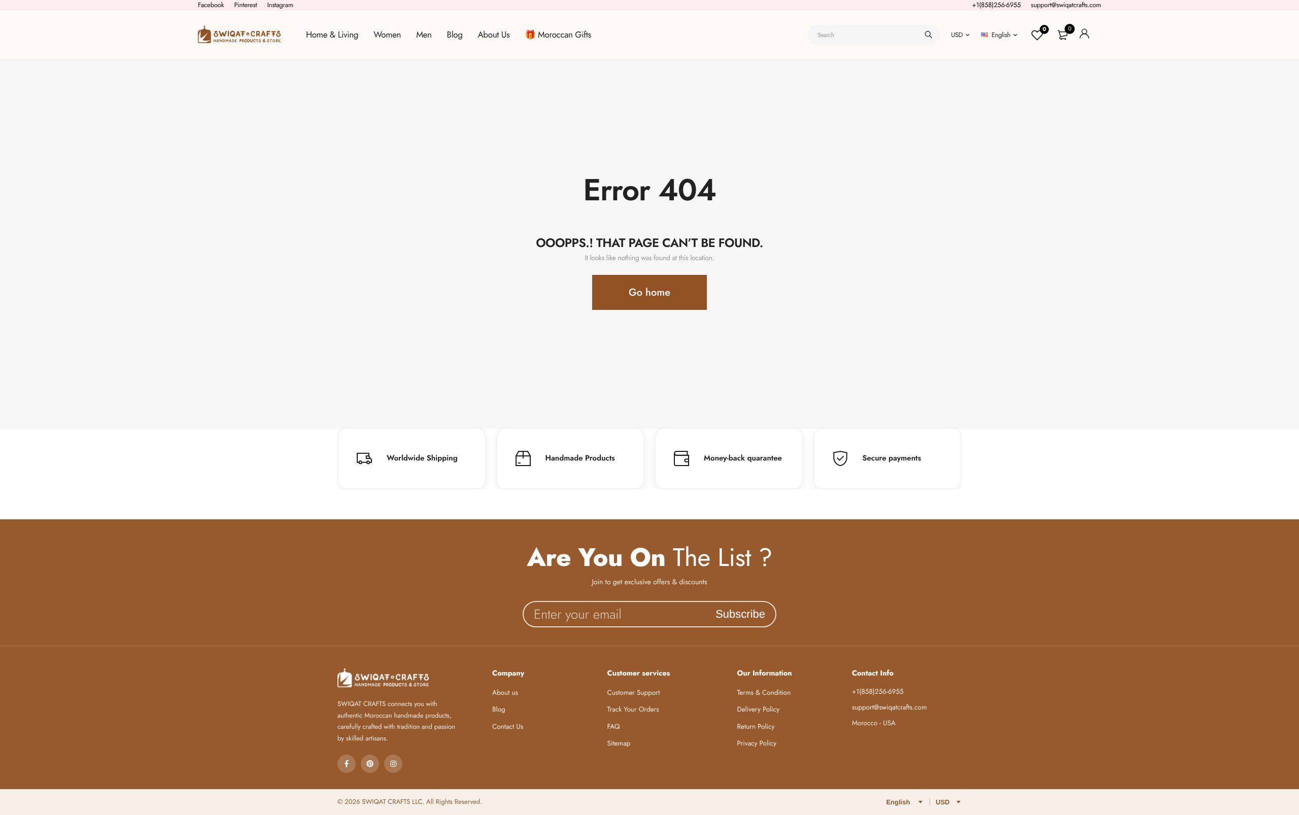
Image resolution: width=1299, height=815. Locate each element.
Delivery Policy (758, 710)
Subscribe (740, 614)
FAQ (613, 727)
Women (387, 35)
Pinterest (245, 5)
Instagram (280, 5)
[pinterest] (370, 764)
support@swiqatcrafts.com (1066, 5)
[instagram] (393, 764)
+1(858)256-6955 (996, 5)
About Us (494, 35)
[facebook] (346, 764)
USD (957, 35)
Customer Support (633, 693)
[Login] (1084, 35)
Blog (455, 35)
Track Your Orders (633, 710)
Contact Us (507, 727)
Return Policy (755, 727)
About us (505, 693)
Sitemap (619, 744)
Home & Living (332, 35)
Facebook (211, 5)
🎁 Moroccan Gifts (558, 35)
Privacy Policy (756, 744)
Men (423, 35)
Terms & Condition (764, 693)
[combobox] (873, 35)
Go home (649, 292)
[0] (1062, 35)
